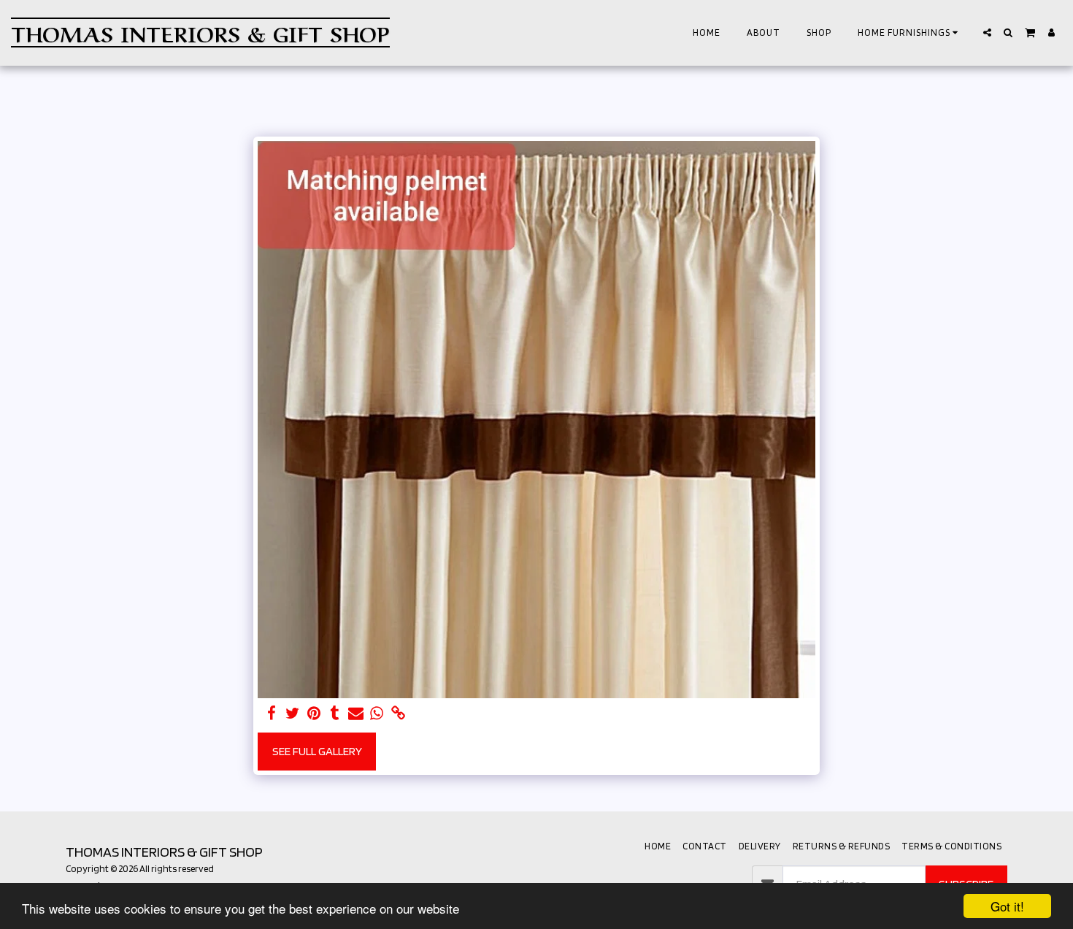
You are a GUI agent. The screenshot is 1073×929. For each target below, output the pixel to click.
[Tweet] (293, 714)
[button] (910, 32)
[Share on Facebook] (272, 714)
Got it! (1007, 906)
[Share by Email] (356, 714)
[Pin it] (313, 714)
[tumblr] (334, 714)
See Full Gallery (317, 750)
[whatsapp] (377, 714)
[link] (398, 714)
